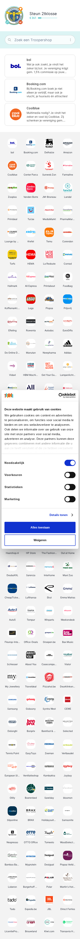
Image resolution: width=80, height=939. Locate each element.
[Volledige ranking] (21, 9)
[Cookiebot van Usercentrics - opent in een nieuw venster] (59, 395)
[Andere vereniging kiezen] (7, 22)
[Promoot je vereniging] (21, 22)
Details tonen (59, 515)
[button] (40, 66)
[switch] (70, 475)
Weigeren (40, 540)
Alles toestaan (40, 527)
